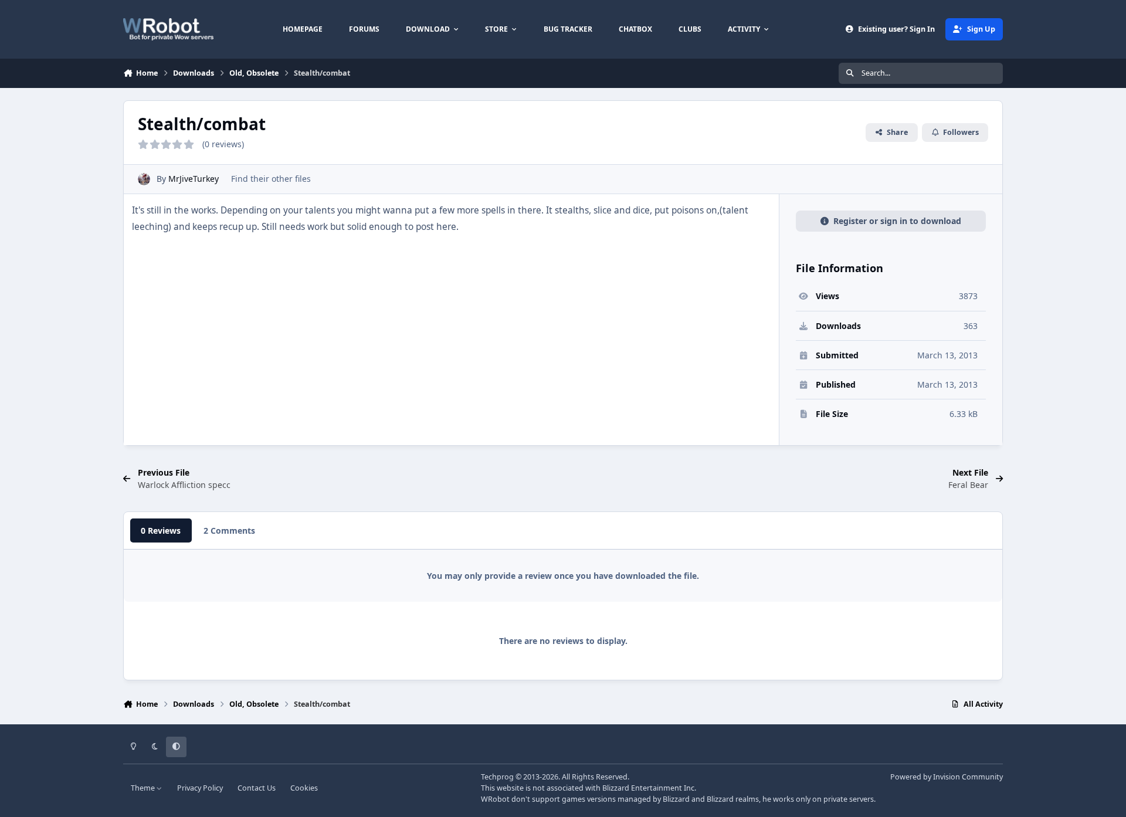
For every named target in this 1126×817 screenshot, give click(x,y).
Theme (144, 788)
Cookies (304, 788)
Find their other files (271, 178)
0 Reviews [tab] (161, 530)
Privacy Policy (200, 788)
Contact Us (257, 788)
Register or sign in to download (897, 220)
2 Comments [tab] (229, 530)
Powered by (946, 777)
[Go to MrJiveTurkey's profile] (144, 179)
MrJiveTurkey (193, 178)
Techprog (497, 777)
